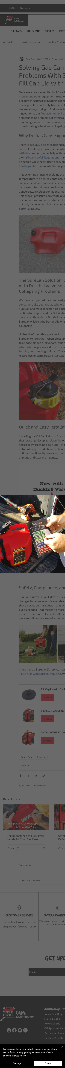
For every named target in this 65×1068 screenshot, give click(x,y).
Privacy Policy (19, 1055)
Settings (17, 1063)
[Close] (60, 1048)
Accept (48, 1063)
